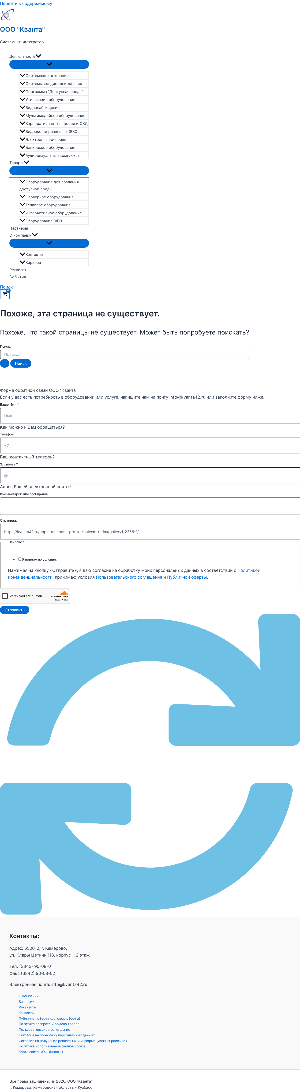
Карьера (33, 262)
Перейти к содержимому (26, 3)
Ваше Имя (9, 404)
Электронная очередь (46, 139)
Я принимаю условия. (39, 559)
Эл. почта (9, 464)
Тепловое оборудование (48, 205)
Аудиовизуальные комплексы (53, 155)
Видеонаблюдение (43, 107)
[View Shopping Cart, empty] (5, 294)
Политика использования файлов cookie (52, 1046)
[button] (38, 56)
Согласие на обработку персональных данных (57, 1035)
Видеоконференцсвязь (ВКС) (52, 131)
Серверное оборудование (50, 197)
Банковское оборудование (50, 147)
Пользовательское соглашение (44, 1029)
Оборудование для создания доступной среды (49, 185)
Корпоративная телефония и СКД (57, 123)
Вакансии (26, 1002)
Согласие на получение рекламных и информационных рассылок (73, 1041)
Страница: (8, 520)
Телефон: (7, 434)
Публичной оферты (187, 577)
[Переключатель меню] (49, 64)
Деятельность (22, 56)
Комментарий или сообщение (24, 494)
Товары (16, 162)
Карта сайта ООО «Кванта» (41, 1052)
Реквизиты (19, 269)
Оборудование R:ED (44, 221)
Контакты (34, 254)
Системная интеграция (47, 75)
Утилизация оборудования (50, 99)
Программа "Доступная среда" (54, 91)
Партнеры (18, 228)
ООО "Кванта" (22, 29)
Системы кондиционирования (54, 83)
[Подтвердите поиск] (4, 363)
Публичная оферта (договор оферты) (49, 1018)
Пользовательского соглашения (129, 577)
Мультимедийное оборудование (55, 115)
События (17, 276)
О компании (20, 235)
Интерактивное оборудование (54, 213)
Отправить (15, 610)
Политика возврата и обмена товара (49, 1024)
